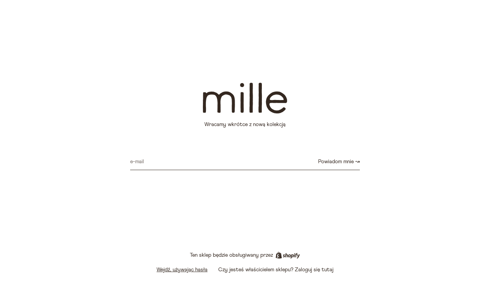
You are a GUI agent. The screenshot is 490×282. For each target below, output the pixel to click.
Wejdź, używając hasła (182, 269)
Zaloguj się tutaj (314, 269)
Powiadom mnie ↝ (339, 161)
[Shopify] (288, 255)
